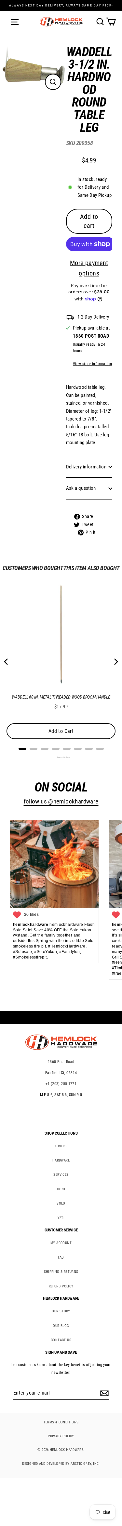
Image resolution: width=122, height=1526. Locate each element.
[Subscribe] (103, 1393)
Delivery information (86, 467)
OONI (61, 1189)
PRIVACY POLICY (61, 1436)
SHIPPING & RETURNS (61, 1272)
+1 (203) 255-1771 (61, 1084)
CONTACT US (61, 1340)
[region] (84, 292)
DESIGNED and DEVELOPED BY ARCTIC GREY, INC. (61, 1464)
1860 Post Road (61, 1062)
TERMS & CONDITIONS (61, 1422)
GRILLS (60, 1146)
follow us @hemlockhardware (61, 801)
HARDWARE (61, 1160)
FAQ (61, 1257)
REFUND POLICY (61, 1286)
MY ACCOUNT (61, 1243)
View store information (92, 364)
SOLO (61, 1203)
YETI (61, 1218)
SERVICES (60, 1175)
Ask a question (81, 488)
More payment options (89, 268)
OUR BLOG (61, 1326)
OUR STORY (61, 1311)
